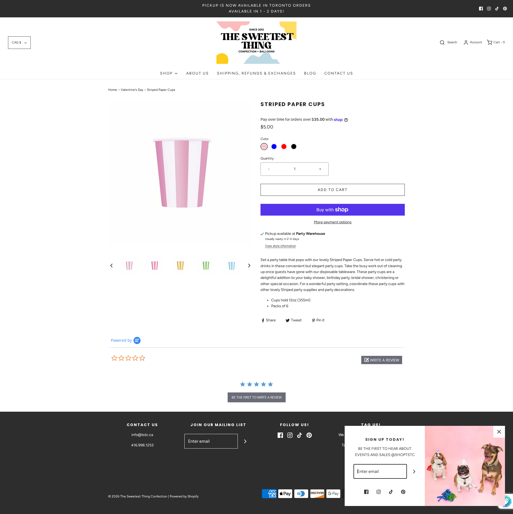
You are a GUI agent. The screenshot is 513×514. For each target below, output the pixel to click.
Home (112, 90)
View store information (280, 246)
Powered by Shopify (184, 496)
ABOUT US (197, 73)
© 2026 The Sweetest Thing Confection (137, 496)
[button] (19, 42)
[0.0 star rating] (140, 358)
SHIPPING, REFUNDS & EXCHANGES (256, 73)
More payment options (333, 222)
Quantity (267, 158)
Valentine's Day (132, 90)
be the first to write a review (257, 397)
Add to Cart (333, 190)
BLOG (310, 73)
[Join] (245, 441)
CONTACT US (338, 73)
